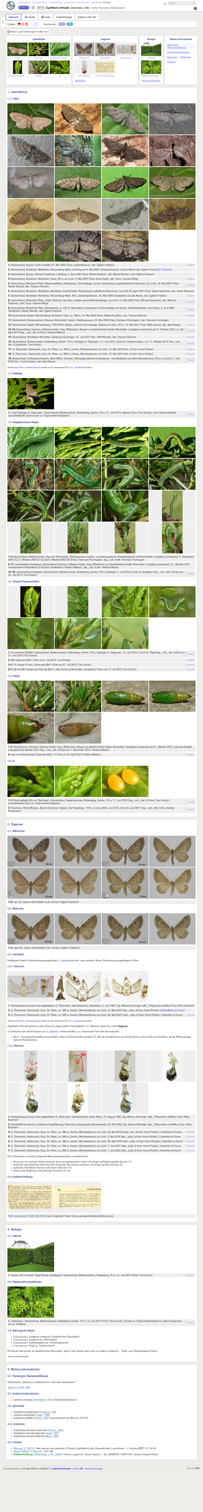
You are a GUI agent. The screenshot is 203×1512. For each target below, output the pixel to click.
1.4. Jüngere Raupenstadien (23, 581)
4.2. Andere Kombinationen (23, 1393)
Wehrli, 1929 (41, 1418)
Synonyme (172, 57)
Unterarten (185, 57)
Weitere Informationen (181, 39)
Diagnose (105, 39)
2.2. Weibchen (15, 908)
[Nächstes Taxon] (27, 7)
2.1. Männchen (16, 831)
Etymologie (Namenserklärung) (176, 46)
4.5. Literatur (14, 1442)
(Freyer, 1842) (56, 1430)
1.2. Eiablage (14, 373)
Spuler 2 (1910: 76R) (19, 1387)
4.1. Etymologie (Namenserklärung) (27, 1376)
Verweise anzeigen (94, 1469)
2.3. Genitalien (15, 954)
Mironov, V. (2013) (24, 1448)
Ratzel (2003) (21, 1451)
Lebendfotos (38, 39)
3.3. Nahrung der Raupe (20, 1330)
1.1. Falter (13, 98)
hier (108, 1026)
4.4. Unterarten (16, 1424)
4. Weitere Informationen (23, 1369)
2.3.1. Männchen (15, 966)
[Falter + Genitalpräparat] (29, 367)
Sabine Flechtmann (62, 1469)
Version (78, 1469)
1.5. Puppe (13, 676)
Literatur (171, 62)
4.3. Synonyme (15, 1406)
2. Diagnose (15, 824)
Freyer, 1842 (43, 1415)
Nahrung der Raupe (151, 81)
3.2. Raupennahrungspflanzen (24, 1282)
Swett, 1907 (52, 1433)
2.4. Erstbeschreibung (20, 1177)
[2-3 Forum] (164, 269)
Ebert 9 (37, 1451)
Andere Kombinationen (178, 53)
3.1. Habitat (14, 1236)
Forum (190, 265)
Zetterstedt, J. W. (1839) (48, 1454)
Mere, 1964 (52, 1436)
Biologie (151, 39)
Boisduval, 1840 (47, 1412)
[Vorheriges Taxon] (20, 7)
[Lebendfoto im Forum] (172, 1010)
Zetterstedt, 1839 (42, 1400)
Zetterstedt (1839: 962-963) (29, 1216)
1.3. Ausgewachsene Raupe (22, 422)
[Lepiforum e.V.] (10, 6)
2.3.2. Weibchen (15, 1046)
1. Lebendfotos (17, 92)
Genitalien (80, 81)
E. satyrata (64, 960)
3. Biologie (14, 1229)
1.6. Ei (11, 761)
